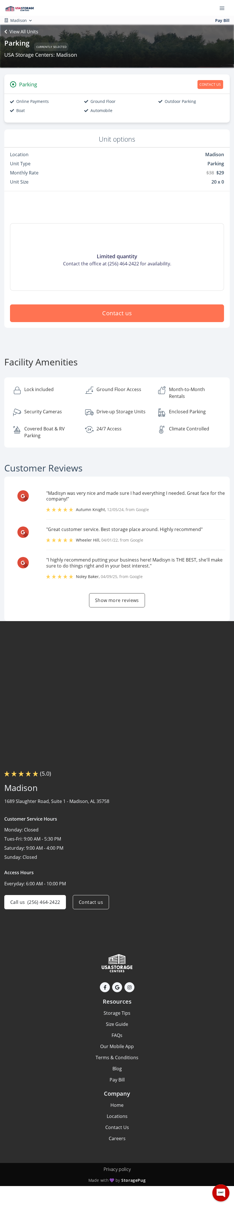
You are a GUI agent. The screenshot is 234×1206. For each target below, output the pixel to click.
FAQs (117, 1035)
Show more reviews (117, 600)
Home (117, 1105)
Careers (117, 1138)
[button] (105, 987)
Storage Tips (117, 1013)
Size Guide (117, 1024)
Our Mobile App (117, 1046)
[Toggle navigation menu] (224, 8)
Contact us (117, 313)
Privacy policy (117, 1169)
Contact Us (117, 1127)
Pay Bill (222, 20)
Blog (117, 1068)
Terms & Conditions (117, 1057)
